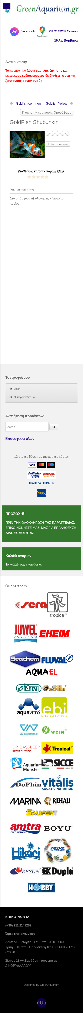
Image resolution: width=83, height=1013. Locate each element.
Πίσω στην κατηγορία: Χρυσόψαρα (47, 112)
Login (17, 388)
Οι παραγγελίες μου (25, 397)
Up (43, 1003)
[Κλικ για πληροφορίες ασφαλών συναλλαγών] (34, 474)
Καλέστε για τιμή (57, 144)
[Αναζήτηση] (53, 427)
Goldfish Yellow (56, 103)
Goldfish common (28, 103)
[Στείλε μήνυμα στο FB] (14, 31)
